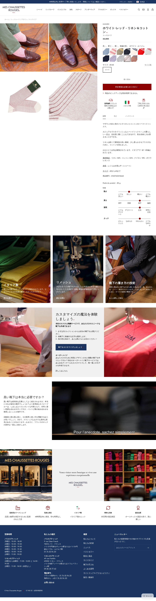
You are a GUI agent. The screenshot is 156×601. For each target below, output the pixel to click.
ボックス (113, 9)
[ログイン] (148, 9)
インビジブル (61, 9)
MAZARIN (106, 24)
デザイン (24, 19)
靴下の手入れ (88, 564)
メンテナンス (129, 116)
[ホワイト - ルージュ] (127, 58)
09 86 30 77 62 (50, 568)
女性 (71, 9)
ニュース (86, 547)
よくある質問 (88, 568)
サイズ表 (148, 65)
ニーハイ (39, 9)
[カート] (152, 9)
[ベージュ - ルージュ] (113, 51)
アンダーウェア (90, 9)
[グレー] (148, 51)
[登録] (148, 548)
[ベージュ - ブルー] (120, 58)
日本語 (142, 2)
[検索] (139, 9)
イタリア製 (127, 106)
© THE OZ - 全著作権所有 (34, 590)
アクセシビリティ (103, 573)
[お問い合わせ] (143, 9)
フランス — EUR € (125, 2)
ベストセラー (123, 9)
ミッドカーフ (49, 9)
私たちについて (89, 539)
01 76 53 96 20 (50, 551)
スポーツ (79, 9)
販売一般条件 (88, 577)
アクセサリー (102, 9)
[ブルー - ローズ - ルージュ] (134, 58)
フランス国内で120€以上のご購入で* (110, 105)
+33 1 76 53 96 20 (60, 578)
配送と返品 (87, 556)
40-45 (107, 69)
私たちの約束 (88, 543)
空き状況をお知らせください (126, 87)
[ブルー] (106, 51)
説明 (104, 116)
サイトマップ (88, 573)
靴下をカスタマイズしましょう (70, 347)
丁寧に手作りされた (144, 105)
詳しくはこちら (62, 371)
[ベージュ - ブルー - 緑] (106, 58)
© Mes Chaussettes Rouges (13, 590)
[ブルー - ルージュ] (113, 58)
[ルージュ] (141, 51)
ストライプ (32, 19)
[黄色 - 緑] (120, 51)
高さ (115, 116)
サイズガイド (88, 560)
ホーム (7, 19)
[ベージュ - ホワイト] (134, 51)
